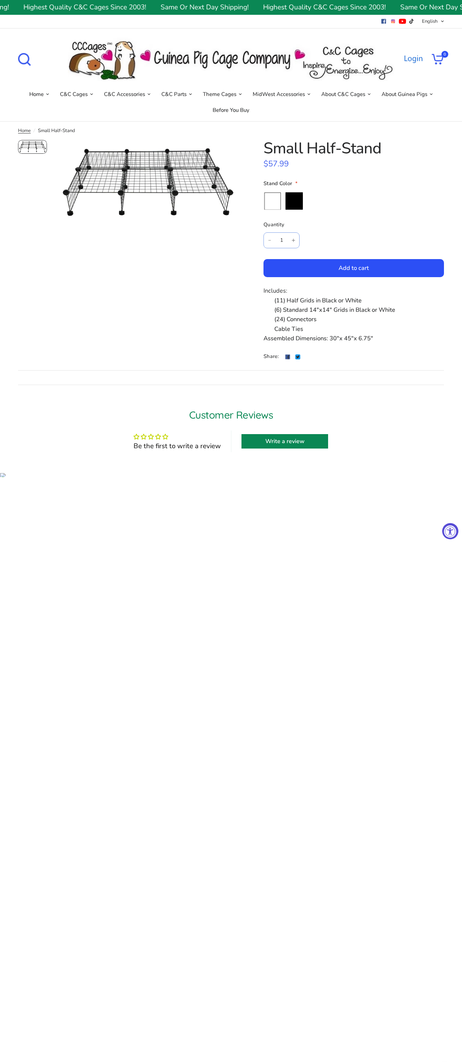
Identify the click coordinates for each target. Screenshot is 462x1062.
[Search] (26, 59)
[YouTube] (402, 21)
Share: (271, 356)
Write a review (285, 441)
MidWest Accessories (279, 94)
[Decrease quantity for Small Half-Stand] (269, 240)
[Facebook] (383, 21)
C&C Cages (74, 94)
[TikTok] (412, 21)
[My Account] (413, 59)
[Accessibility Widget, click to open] (450, 531)
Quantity (273, 224)
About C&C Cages (343, 94)
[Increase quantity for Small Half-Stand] (293, 240)
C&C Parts (174, 94)
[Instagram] (393, 21)
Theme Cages (219, 94)
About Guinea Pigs (404, 94)
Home (36, 94)
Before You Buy (231, 110)
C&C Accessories (124, 94)
